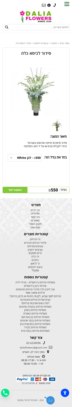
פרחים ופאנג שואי (35, 292)
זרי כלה (35, 256)
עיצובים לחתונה (40, 43)
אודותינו (35, 213)
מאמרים (35, 220)
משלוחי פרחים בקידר (35, 327)
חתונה (54, 43)
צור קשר (35, 217)
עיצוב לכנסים (35, 267)
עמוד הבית (64, 43)
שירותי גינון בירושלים (35, 286)
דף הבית (35, 210)
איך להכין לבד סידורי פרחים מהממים (35, 289)
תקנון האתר (35, 224)
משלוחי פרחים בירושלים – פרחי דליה (35, 282)
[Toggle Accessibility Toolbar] (64, 392)
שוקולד (35, 270)
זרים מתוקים (35, 253)
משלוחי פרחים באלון (35, 310)
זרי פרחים (35, 239)
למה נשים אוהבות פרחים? (35, 303)
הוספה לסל (15, 190)
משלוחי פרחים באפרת (35, 313)
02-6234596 (33, 343)
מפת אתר (35, 227)
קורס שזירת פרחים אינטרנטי (35, 299)
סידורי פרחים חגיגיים (35, 243)
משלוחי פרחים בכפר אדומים (35, 320)
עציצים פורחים (35, 246)
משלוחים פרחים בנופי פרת (35, 331)
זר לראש (35, 263)
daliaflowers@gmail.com (33, 347)
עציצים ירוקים (35, 250)
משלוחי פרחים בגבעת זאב (35, 317)
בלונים (35, 260)
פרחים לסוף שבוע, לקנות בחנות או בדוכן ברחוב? (35, 296)
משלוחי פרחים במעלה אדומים (35, 306)
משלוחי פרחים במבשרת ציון (35, 324)
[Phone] (5, 393)
